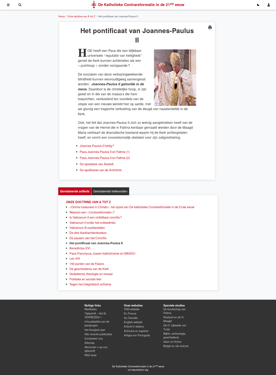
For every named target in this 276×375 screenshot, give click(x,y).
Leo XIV (74, 258)
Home (61, 16)
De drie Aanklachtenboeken (88, 233)
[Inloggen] (268, 5)
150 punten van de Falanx (86, 264)
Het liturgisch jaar (94, 330)
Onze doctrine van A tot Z (81, 16)
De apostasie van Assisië (97, 164)
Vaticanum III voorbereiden (87, 227)
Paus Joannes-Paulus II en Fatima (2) (105, 158)
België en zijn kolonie (176, 346)
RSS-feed (90, 355)
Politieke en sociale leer (85, 279)
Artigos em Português (137, 335)
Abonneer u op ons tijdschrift (95, 349)
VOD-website (132, 309)
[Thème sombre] (258, 5)
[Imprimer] (210, 27)
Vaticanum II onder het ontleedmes (92, 222)
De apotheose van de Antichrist (100, 170)
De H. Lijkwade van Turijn (174, 327)
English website (133, 322)
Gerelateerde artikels (74, 191)
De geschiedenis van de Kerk (89, 269)
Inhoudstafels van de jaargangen (96, 323)
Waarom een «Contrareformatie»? (92, 212)
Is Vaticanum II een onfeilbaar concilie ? (95, 217)
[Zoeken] (20, 5)
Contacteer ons (93, 338)
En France (130, 313)
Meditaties (90, 309)
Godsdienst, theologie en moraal (91, 274)
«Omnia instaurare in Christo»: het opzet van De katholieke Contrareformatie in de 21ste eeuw (131, 207)
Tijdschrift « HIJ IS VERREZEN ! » (95, 315)
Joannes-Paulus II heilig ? (97, 146)
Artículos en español (136, 331)
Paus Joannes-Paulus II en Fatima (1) (105, 152)
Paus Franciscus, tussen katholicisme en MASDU (102, 253)
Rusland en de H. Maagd (173, 319)
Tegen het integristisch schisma (90, 284)
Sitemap (89, 343)
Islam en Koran (172, 341)
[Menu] (8, 5)
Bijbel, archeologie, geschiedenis (174, 335)
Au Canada (130, 318)
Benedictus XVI (79, 248)
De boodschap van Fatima (174, 311)
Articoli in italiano (134, 326)
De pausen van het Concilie (87, 238)
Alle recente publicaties (98, 334)
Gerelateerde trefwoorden (110, 191)
